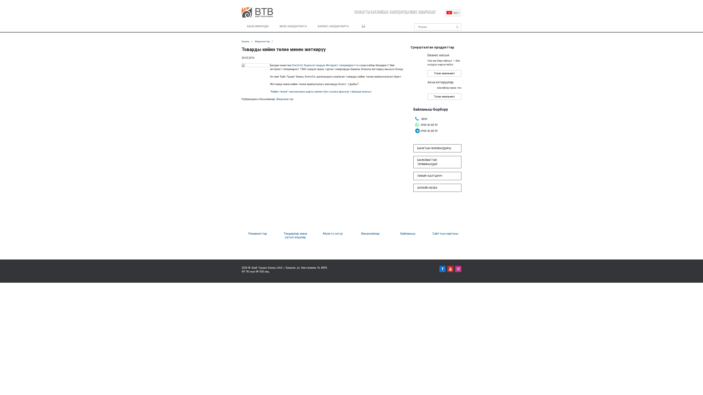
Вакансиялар (370, 233)
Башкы (246, 41)
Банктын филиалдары (434, 148)
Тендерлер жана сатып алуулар (295, 235)
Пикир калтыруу (429, 176)
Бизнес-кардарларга (333, 26)
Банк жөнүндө (258, 26)
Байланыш (407, 233)
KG (455, 13)
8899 (324, 267)
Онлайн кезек (427, 187)
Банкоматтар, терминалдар (427, 162)
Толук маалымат (444, 73)
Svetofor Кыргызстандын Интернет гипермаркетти (325, 65)
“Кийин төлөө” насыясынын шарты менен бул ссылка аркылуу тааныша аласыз (320, 91)
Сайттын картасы (445, 233)
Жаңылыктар (262, 41)
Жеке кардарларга (293, 26)
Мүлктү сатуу (333, 233)
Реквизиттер (257, 233)
